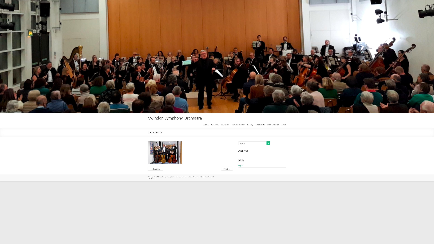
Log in (240, 165)
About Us (225, 125)
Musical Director (237, 125)
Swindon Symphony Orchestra (175, 117)
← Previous (155, 169)
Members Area (273, 125)
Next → (227, 169)
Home (206, 125)
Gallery (250, 125)
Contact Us (260, 125)
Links (284, 125)
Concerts (214, 125)
